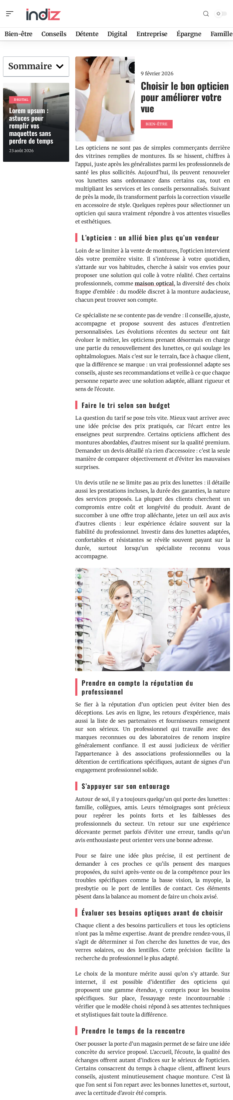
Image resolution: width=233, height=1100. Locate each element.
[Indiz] (43, 13)
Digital (21, 100)
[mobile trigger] (11, 13)
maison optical (154, 283)
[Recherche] (206, 14)
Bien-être (156, 124)
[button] (60, 66)
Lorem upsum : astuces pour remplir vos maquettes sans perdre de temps (31, 125)
